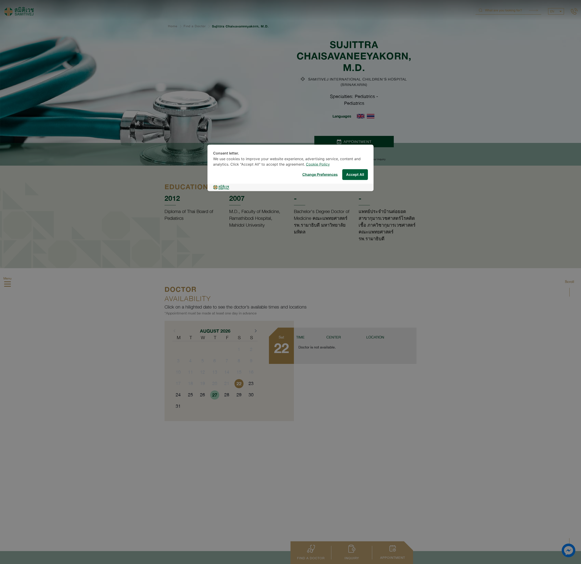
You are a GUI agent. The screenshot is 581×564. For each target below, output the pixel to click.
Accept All (355, 175)
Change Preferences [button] (320, 175)
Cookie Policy (318, 165)
